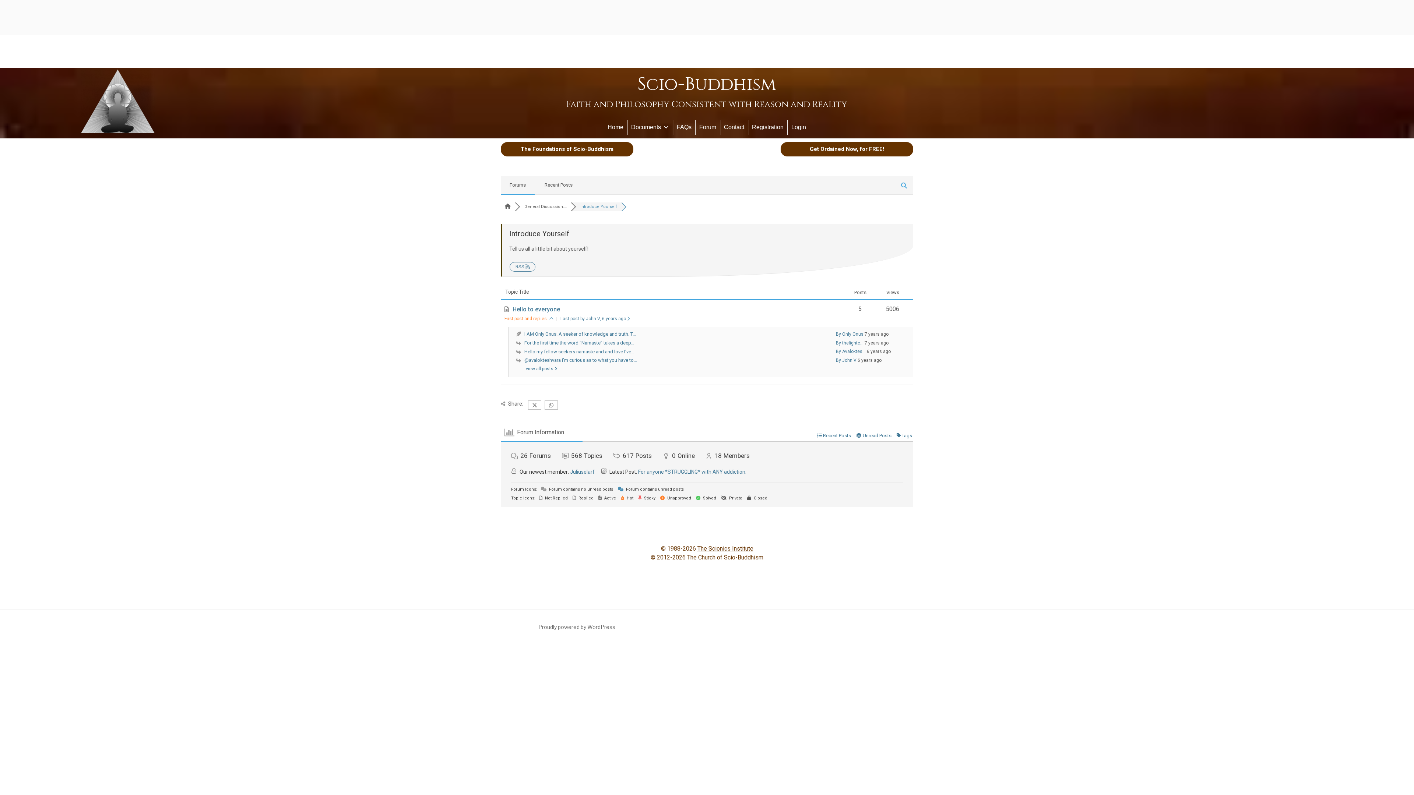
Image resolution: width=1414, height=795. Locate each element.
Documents (646, 127)
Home (615, 127)
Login (798, 127)
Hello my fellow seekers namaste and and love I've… (579, 351)
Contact (734, 127)
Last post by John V (593, 318)
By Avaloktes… (851, 351)
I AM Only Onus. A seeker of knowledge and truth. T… (580, 334)
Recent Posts (559, 185)
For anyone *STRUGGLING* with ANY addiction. (692, 472)
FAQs (684, 127)
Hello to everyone (536, 309)
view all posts (540, 368)
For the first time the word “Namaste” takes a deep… (579, 343)
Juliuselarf (582, 472)
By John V (846, 360)
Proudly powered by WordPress (576, 627)
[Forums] (508, 206)
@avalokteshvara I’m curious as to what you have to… (580, 360)
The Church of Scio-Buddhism (725, 557)
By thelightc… (849, 343)
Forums (518, 185)
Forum (707, 127)
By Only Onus (849, 334)
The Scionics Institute (725, 548)
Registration (768, 127)
